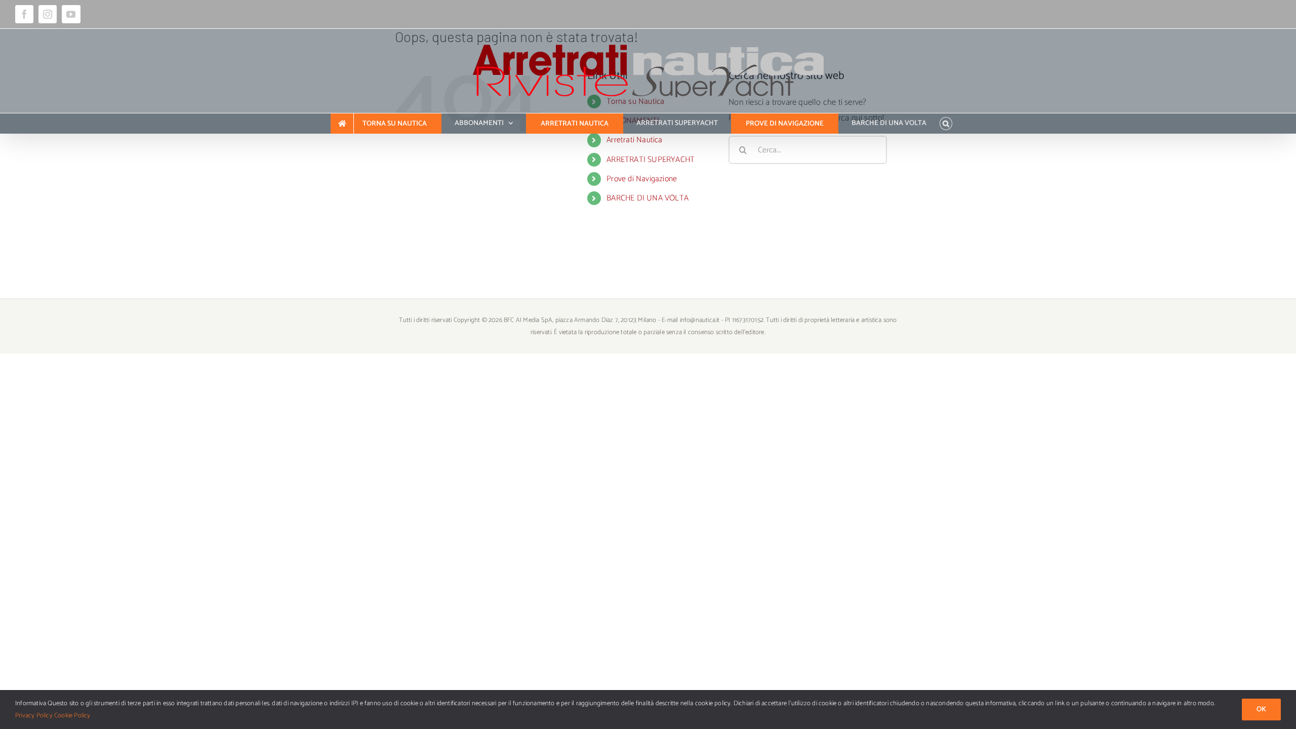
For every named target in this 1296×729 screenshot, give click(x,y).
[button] (946, 123)
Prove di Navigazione (641, 179)
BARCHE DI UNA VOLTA (647, 198)
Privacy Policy (34, 715)
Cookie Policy (72, 715)
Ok (1261, 709)
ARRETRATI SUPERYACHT (650, 160)
